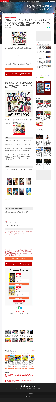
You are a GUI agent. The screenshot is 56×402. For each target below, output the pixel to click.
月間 (45, 44)
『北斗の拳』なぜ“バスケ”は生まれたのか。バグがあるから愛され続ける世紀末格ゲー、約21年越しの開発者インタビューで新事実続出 (42, 57)
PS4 (47, 75)
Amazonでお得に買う (18, 284)
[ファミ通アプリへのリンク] (25, 393)
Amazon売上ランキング (9, 350)
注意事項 (30, 388)
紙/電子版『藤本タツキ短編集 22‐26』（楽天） (26, 74)
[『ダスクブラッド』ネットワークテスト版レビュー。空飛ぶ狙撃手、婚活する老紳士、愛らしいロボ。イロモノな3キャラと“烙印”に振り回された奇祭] (39, 137)
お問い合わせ (17, 388)
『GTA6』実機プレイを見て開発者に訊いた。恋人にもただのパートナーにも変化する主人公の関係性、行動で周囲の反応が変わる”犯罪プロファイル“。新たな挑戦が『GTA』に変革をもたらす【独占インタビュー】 (42, 48)
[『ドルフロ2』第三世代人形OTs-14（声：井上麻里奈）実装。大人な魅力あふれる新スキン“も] (39, 101)
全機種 (37, 75)
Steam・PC (37, 77)
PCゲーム (19, 1)
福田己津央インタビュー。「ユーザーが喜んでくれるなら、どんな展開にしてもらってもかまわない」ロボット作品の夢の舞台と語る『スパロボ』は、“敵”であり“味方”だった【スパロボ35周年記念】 (39, 154)
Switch (15, 1)
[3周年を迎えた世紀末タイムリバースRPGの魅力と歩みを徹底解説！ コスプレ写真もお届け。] (47, 113)
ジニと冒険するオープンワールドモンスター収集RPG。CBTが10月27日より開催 (47, 106)
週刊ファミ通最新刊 (40, 81)
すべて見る (33, 350)
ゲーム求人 (28, 1)
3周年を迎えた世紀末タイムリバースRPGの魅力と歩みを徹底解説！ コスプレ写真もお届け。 (47, 117)
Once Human (39, 114)
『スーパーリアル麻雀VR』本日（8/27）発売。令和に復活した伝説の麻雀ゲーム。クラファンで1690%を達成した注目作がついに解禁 (42, 62)
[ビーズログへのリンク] (31, 393)
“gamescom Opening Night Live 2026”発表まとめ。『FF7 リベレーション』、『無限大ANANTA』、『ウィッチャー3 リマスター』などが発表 (47, 154)
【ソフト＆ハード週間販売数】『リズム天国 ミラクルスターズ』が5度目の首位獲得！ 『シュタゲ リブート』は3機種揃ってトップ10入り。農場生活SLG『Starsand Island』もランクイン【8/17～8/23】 (19, 375)
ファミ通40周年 (40, 125)
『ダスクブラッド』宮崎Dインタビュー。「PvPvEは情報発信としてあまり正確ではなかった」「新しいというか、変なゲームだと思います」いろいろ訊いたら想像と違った (39, 165)
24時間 (40, 44)
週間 (42, 44)
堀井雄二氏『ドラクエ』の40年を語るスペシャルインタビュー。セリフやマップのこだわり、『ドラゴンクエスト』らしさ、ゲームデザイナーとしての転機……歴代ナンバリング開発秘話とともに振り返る (47, 142)
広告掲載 (39, 388)
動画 (34, 1)
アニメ (20, 13)
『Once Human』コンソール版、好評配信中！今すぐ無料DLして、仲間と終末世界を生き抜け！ (39, 117)
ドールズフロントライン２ (40, 103)
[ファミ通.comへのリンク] (6, 1)
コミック (18, 353)
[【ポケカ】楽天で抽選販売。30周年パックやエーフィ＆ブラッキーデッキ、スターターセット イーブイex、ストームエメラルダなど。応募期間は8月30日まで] (48, 66)
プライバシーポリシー (22, 388)
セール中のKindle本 (19, 301)
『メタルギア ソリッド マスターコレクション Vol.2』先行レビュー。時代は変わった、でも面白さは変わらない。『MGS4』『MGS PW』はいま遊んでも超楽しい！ (47, 165)
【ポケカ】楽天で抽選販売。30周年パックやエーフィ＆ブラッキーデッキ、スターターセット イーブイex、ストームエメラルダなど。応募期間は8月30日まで (42, 67)
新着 (10, 1)
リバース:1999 (47, 114)
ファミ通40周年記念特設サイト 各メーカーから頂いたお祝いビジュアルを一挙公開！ (39, 128)
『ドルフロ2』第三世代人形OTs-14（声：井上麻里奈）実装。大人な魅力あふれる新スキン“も (39, 106)
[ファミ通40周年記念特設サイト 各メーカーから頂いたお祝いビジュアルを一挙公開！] (39, 124)
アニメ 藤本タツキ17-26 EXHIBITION (18, 311)
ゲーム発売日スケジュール (41, 73)
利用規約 (27, 388)
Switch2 (13, 1)
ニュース (32, 1)
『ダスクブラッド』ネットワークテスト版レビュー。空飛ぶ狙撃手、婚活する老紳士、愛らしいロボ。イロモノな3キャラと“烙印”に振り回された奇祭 (39, 142)
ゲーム (6, 353)
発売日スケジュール (24, 1)
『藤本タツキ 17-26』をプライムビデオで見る (19, 69)
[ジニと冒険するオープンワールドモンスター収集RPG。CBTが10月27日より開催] (47, 101)
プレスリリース (17, 13)
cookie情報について (35, 388)
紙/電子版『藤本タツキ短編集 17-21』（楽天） (12, 74)
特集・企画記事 (37, 1)
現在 (37, 44)
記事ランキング (39, 42)
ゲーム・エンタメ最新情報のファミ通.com (7, 13)
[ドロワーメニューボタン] (1, 1)
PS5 (17, 1)
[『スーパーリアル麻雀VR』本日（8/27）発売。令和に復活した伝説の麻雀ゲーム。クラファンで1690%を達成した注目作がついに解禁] (48, 61)
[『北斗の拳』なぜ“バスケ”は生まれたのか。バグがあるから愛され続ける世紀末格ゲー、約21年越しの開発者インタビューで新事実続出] (48, 57)
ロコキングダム (48, 103)
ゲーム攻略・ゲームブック (12, 353)
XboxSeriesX (42, 77)
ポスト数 (48, 44)
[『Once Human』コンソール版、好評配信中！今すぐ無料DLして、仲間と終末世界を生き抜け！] (39, 113)
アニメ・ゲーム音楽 (26, 353)
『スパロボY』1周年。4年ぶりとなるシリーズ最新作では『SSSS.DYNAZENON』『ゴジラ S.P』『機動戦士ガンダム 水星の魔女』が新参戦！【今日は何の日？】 (42, 52)
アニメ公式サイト (8, 224)
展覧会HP (7, 221)
